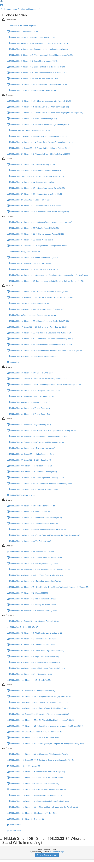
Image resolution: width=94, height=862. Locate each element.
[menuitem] (1, 5)
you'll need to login (57, 851)
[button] (1, 2)
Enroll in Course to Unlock (47, 855)
